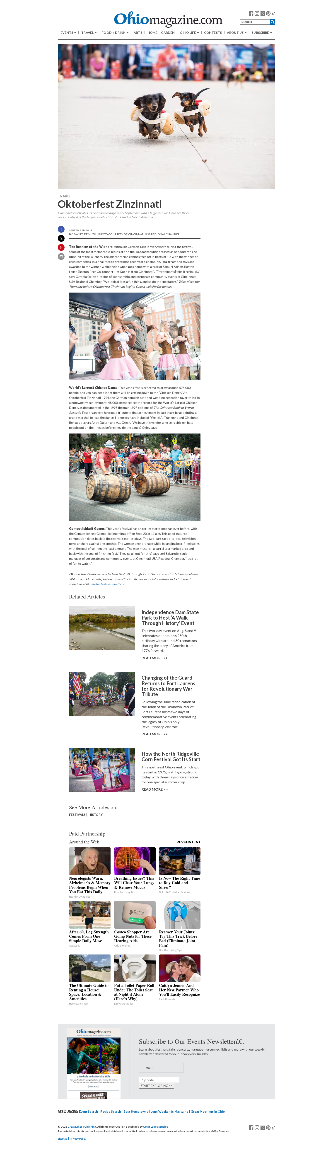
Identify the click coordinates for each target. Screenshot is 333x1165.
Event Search (88, 1111)
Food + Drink (114, 32)
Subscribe (261, 32)
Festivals (77, 814)
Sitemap (62, 1138)
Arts (138, 32)
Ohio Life (188, 32)
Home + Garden (161, 32)
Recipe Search (110, 1111)
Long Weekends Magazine (169, 1111)
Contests (213, 32)
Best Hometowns (135, 1111)
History (96, 814)
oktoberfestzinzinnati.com (107, 584)
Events (67, 32)
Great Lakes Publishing (82, 1126)
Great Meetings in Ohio (208, 1111)
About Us (235, 32)
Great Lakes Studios (155, 1126)
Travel (87, 32)
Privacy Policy (78, 1138)
